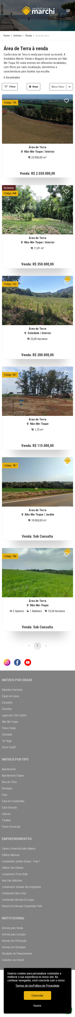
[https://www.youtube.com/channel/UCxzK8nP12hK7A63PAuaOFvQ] (27, 662)
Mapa (35, 86)
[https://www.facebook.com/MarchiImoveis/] (17, 662)
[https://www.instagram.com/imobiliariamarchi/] (7, 662)
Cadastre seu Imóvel (13, 960)
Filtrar (12, 86)
